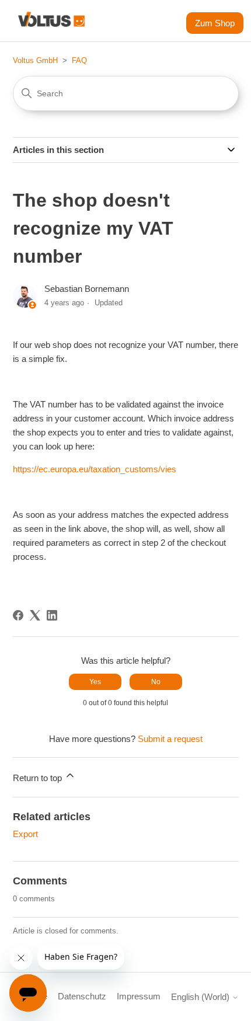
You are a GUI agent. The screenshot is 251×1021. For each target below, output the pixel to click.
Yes (95, 682)
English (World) (201, 997)
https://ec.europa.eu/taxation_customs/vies (94, 469)
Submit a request (170, 739)
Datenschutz (82, 996)
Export (25, 834)
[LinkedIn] (52, 615)
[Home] (51, 21)
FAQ (79, 60)
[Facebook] (18, 615)
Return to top (38, 778)
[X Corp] (35, 615)
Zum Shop (215, 23)
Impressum (139, 996)
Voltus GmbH (35, 60)
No (156, 682)
